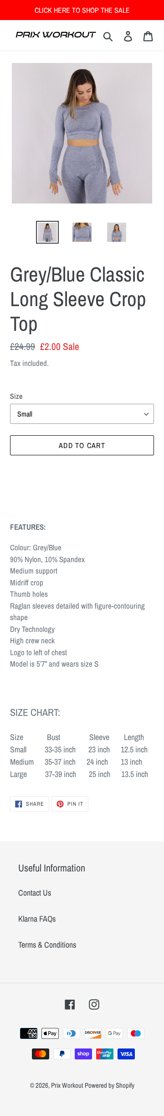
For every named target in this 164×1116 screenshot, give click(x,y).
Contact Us (34, 892)
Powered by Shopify (109, 1085)
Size (16, 396)
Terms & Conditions (47, 944)
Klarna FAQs (37, 918)
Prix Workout (67, 1085)
